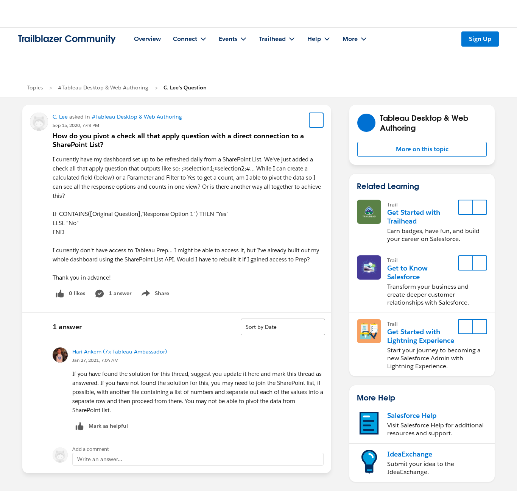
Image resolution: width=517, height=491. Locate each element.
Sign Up (480, 39)
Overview (147, 39)
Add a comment (90, 449)
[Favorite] (316, 120)
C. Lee (60, 116)
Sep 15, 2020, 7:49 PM (76, 125)
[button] (422, 149)
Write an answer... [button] (99, 459)
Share (154, 295)
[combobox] (283, 327)
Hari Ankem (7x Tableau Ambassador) (119, 351)
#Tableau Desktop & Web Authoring (103, 87)
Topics (35, 87)
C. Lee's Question (185, 87)
